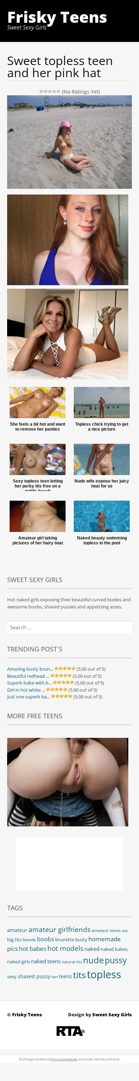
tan (54, 977)
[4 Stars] (54, 91)
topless (104, 974)
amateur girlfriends (60, 929)
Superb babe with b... (29, 683)
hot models (65, 948)
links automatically (64, 1059)
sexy (12, 976)
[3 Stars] (50, 91)
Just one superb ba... (28, 696)
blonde (29, 939)
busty (81, 940)
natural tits (72, 961)
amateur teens (106, 930)
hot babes (32, 948)
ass (125, 930)
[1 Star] (41, 91)
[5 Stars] (58, 91)
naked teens (46, 961)
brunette (64, 939)
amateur (17, 930)
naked (91, 948)
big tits (14, 940)
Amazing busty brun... (30, 669)
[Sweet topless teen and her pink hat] (69, 284)
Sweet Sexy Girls (112, 1014)
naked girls (18, 962)
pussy (116, 960)
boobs (45, 939)
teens (65, 976)
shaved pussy (34, 976)
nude (93, 960)
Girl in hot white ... (26, 690)
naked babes (114, 949)
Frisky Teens (57, 16)
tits (79, 975)
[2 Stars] (45, 91)
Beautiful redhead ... (28, 676)
